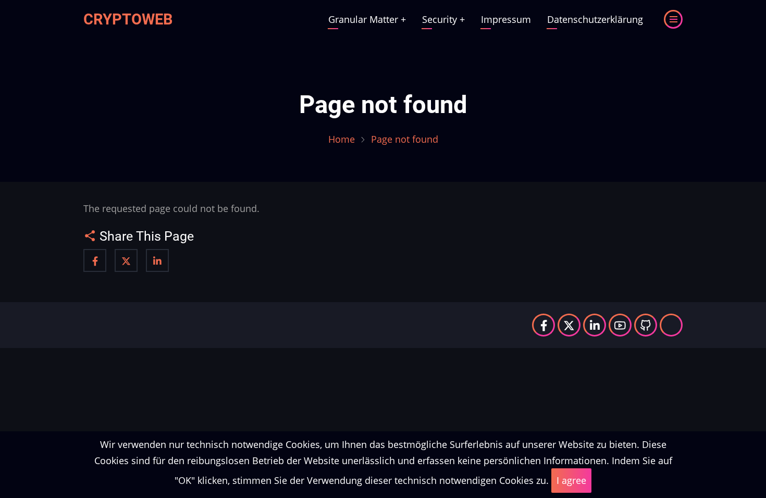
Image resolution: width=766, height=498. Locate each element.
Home (341, 139)
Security (443, 19)
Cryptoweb (128, 19)
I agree (571, 480)
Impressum (506, 19)
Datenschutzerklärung (595, 19)
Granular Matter (367, 19)
